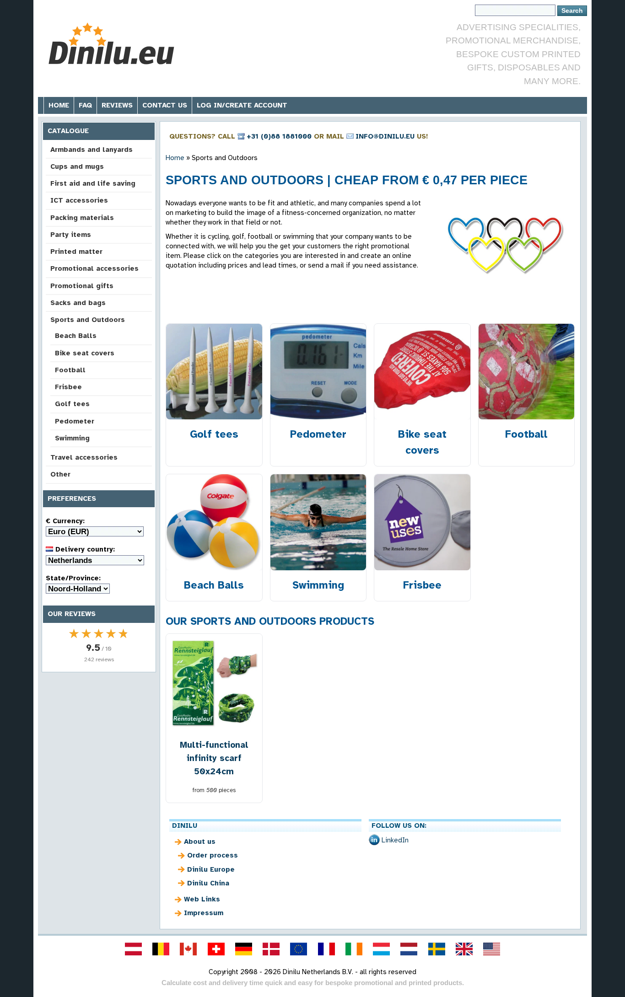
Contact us (164, 105)
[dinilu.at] (133, 949)
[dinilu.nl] (409, 949)
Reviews (117, 105)
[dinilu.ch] (216, 949)
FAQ (85, 105)
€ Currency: (65, 521)
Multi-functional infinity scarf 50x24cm (214, 758)
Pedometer (74, 421)
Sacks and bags (78, 303)
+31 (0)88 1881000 (279, 136)
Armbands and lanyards (91, 149)
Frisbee (68, 387)
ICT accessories (79, 200)
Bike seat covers (84, 353)
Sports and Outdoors (87, 320)
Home (58, 105)
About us (200, 841)
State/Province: (73, 578)
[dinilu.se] (436, 949)
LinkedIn (395, 840)
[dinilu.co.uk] (464, 949)
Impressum (203, 913)
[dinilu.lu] (381, 949)
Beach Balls (76, 336)
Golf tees (72, 404)
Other (60, 474)
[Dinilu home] (112, 43)
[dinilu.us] (492, 949)
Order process (212, 855)
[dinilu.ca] (188, 949)
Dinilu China (208, 883)
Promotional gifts (81, 286)
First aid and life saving (92, 183)
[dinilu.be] (161, 949)
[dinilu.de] (243, 949)
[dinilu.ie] (353, 949)
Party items (70, 234)
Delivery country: (84, 549)
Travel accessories (84, 457)
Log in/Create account (242, 105)
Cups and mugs (77, 166)
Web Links (202, 899)
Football (70, 370)
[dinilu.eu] (299, 949)
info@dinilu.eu (385, 136)
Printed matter (76, 251)
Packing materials (82, 218)
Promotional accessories (94, 268)
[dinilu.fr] (326, 949)
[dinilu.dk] (271, 949)
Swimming (72, 438)
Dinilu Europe (211, 869)
